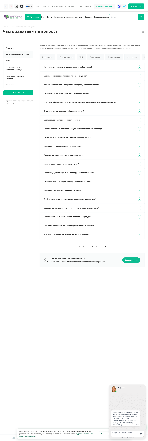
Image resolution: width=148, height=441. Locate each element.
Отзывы (71, 6)
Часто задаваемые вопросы (17, 54)
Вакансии (10, 85)
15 (105, 246)
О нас (43, 17)
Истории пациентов (59, 6)
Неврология (47, 57)
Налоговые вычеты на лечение (15, 77)
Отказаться (105, 434)
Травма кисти (95, 57)
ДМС (8, 61)
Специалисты (59, 17)
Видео (38, 6)
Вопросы (46, 6)
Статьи (79, 6)
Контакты (88, 6)
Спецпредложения (101, 17)
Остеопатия (132, 57)
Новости (88, 17)
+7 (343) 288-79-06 (105, 6)
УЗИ (81, 57)
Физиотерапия (114, 57)
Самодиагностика (74, 17)
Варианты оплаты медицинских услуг (14, 68)
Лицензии (10, 48)
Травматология (65, 57)
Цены (49, 17)
